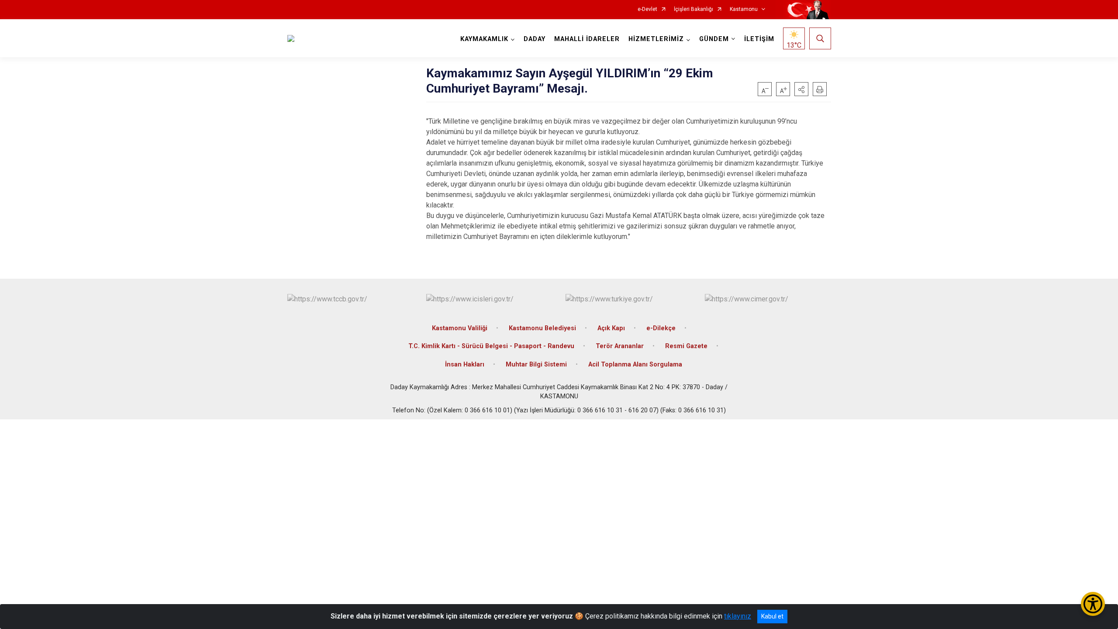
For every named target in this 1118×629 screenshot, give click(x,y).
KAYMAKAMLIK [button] (484, 39)
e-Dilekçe (661, 328)
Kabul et (772, 616)
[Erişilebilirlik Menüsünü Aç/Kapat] (1093, 604)
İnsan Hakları (464, 364)
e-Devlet (647, 9)
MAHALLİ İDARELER (587, 39)
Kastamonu (744, 9)
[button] (801, 89)
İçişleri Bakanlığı (693, 9)
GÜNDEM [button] (714, 39)
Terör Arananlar (620, 346)
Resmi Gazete (686, 346)
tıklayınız (737, 616)
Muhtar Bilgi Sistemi (536, 364)
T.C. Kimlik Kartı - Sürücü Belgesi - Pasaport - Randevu (491, 346)
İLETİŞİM (759, 39)
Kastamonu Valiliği (459, 328)
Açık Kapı (611, 328)
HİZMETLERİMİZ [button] (656, 39)
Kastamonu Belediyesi (542, 328)
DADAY (534, 39)
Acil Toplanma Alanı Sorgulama (635, 364)
